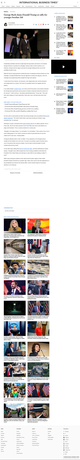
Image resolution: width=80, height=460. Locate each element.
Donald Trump (17, 88)
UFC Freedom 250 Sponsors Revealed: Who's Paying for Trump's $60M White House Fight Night (38, 379)
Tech (35, 6)
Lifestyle (47, 6)
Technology (3, 443)
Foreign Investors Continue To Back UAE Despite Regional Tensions (61, 88)
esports (18, 447)
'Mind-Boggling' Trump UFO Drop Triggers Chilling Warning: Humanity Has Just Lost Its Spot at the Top (14, 318)
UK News (8, 6)
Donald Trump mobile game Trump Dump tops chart (17, 104)
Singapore (49, 435)
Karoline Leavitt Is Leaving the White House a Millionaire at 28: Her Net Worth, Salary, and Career (14, 421)
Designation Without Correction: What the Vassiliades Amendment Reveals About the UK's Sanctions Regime (61, 111)
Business (18, 6)
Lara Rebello (12, 22)
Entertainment (41, 6)
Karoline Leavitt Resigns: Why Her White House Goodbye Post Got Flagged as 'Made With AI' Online (14, 338)
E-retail (18, 431)
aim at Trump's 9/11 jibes (26, 148)
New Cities (18, 449)
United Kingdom (51, 437)
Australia (49, 431)
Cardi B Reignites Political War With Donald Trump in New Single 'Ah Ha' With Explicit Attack (14, 400)
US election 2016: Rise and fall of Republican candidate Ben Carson (21, 111)
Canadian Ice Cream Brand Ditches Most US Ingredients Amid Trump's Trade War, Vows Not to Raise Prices (38, 277)
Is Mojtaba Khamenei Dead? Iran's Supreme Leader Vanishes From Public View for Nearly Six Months (14, 277)
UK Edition (75, 6)
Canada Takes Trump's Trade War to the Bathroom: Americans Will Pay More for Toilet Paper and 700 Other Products (14, 256)
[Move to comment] (48, 24)
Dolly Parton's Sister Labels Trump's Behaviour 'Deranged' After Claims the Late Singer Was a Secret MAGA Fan (14, 236)
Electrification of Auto (20, 437)
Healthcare (18, 435)
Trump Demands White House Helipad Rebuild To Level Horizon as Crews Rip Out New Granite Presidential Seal (14, 379)
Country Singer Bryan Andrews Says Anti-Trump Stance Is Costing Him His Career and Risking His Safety (38, 297)
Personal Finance (29, 6)
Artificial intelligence (20, 443)
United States (50, 439)
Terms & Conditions (35, 435)
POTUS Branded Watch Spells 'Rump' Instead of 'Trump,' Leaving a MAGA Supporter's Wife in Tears (38, 400)
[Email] (46, 24)
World (3, 6)
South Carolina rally (27, 123)
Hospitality (18, 433)
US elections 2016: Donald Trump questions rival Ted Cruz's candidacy (22, 108)
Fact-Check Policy (35, 445)
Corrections (34, 441)
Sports (2, 449)
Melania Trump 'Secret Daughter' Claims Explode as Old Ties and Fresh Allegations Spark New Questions (38, 421)
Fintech (18, 451)
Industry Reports (20, 453)
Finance (18, 439)
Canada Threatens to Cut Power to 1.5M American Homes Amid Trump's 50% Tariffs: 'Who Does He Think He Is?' (38, 256)
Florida (14, 73)
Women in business (20, 445)
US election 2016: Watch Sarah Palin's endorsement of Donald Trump (21, 106)
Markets (13, 6)
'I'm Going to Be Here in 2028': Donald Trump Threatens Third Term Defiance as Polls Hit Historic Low (38, 318)
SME (23, 6)
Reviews (52, 6)
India (49, 433)
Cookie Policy (34, 439)
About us (33, 431)
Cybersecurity (19, 441)
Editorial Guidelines (38, 172)
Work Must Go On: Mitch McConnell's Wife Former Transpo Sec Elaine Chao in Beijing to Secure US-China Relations (38, 359)
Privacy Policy (34, 437)
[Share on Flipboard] (41, 24)
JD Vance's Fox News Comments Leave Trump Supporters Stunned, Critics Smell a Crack (14, 297)
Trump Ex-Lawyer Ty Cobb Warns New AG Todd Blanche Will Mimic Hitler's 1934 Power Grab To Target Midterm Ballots (14, 359)
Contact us (34, 433)
